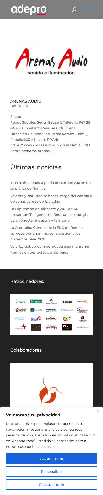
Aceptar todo (51, 459)
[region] (51, 451)
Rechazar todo (51, 485)
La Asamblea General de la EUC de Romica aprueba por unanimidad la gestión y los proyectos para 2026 (46, 233)
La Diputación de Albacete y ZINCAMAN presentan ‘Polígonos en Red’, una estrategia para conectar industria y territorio (49, 215)
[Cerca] (98, 411)
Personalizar (51, 472)
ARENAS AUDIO (25, 101)
